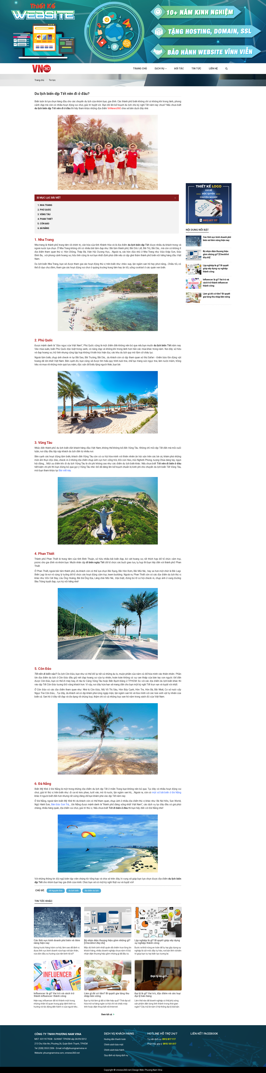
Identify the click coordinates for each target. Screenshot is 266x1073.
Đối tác (179, 68)
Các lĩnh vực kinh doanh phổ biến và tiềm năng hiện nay (57, 942)
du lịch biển (74, 890)
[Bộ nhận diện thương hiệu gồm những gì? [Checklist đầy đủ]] (107, 922)
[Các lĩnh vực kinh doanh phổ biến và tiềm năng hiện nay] (57, 922)
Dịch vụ (160, 68)
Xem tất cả (106, 1014)
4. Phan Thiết (45, 219)
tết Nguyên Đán (55, 890)
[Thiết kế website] (133, 31)
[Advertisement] (209, 137)
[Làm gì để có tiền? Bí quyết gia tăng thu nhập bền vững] (107, 975)
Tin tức (196, 68)
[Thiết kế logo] (209, 203)
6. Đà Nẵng (43, 228)
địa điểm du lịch (92, 890)
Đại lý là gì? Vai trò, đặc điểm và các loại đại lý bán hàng (158, 995)
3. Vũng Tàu (44, 214)
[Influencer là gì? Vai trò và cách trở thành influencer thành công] (57, 975)
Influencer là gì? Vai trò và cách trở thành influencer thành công (54, 995)
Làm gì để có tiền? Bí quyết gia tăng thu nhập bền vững (106, 995)
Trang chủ (140, 68)
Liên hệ (213, 68)
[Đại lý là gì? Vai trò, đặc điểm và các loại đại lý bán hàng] (158, 975)
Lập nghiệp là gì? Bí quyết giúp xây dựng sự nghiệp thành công (157, 942)
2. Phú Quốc (44, 210)
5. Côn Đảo (43, 223)
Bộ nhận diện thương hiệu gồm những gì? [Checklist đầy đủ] (107, 942)
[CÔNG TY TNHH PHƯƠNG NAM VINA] (43, 68)
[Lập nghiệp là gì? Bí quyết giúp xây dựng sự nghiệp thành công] (158, 922)
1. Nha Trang (45, 205)
